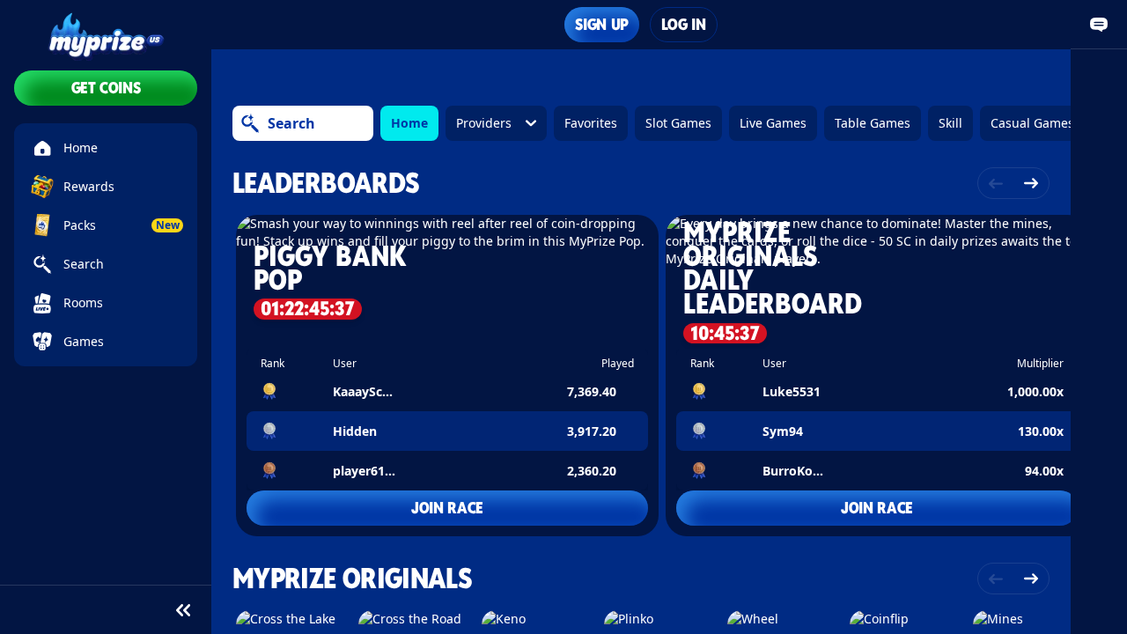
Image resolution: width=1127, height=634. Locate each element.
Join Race (447, 508)
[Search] (250, 123)
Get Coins (106, 87)
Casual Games (1032, 122)
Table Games (872, 122)
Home (409, 122)
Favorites (590, 122)
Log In (683, 24)
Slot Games (678, 122)
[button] (447, 375)
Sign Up (601, 24)
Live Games (773, 122)
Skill (950, 122)
